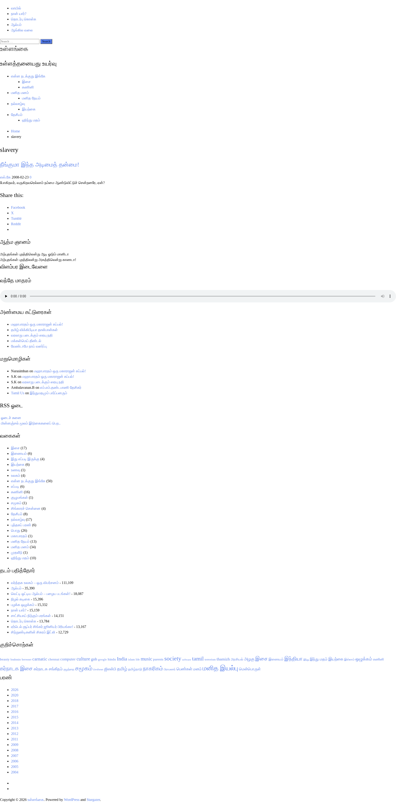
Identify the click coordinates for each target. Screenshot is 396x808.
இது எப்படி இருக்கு (25, 459)
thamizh (223, 659)
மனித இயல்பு (220, 668)
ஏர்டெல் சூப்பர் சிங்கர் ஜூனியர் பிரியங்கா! (42, 627)
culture (83, 659)
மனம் (197, 669)
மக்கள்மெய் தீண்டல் (26, 341)
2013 (14, 728)
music (146, 659)
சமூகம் (16, 503)
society (172, 658)
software (186, 659)
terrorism (210, 659)
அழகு (249, 659)
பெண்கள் (184, 669)
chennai (53, 659)
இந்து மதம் (318, 659)
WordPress (72, 800)
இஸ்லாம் (349, 659)
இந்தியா (293, 659)
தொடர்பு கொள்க (23, 19)
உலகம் (15, 475)
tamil (198, 658)
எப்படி (15, 486)
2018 (14, 701)
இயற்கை (29, 109)
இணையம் (19, 453)
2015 (14, 717)
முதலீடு (16, 552)
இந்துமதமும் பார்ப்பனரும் (48, 393)
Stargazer (93, 800)
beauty (5, 659)
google (102, 659)
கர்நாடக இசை (16, 668)
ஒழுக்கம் (363, 658)
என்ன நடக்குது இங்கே (28, 76)
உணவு (15, 470)
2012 (14, 734)
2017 (14, 706)
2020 (14, 695)
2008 (14, 750)
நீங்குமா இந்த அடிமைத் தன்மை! (39, 164)
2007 (14, 756)
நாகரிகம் (153, 668)
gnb (94, 659)
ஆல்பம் (16, 25)
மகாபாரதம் (19, 536)
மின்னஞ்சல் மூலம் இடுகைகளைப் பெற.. (30, 423)
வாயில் (16, 8)
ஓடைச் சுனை (11, 418)
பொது (15, 530)
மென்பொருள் (250, 669)
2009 (14, 745)
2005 (14, 767)
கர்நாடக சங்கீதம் (48, 669)
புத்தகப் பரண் (21, 525)
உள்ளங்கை (14, 48)
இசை (26, 82)
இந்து (306, 659)
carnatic (39, 658)
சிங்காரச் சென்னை (26, 508)
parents (158, 659)
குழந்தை (68, 669)
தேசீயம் (16, 115)
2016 (14, 712)
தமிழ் (122, 668)
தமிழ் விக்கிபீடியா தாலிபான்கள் (34, 330)
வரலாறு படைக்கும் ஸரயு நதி (32, 335)
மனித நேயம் (31, 98)
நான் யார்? (18, 14)
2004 (14, 772)
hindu (112, 659)
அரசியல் (237, 659)
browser (26, 659)
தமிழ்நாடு (135, 669)
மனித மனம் (20, 93)
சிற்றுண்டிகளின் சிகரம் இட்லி (33, 632)
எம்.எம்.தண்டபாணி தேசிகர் (60, 387)
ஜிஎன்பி (110, 669)
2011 (14, 739)
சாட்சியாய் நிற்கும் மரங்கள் (31, 616)
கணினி (28, 87)
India (122, 659)
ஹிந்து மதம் (31, 120)
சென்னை (98, 669)
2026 (14, 690)
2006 (14, 761)
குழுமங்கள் (19, 497)
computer (68, 659)
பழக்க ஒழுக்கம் (22, 605)
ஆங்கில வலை (22, 30)
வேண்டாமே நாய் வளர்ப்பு (29, 346)
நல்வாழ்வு (18, 104)
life (138, 659)
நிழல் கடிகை (20, 599)
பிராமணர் (170, 669)
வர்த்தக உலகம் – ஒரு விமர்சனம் (35, 583)
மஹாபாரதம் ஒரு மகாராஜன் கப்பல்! (37, 324)
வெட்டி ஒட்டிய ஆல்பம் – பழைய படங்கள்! (40, 594)
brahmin (16, 659)
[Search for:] (20, 41)
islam (131, 659)
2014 (14, 723)
